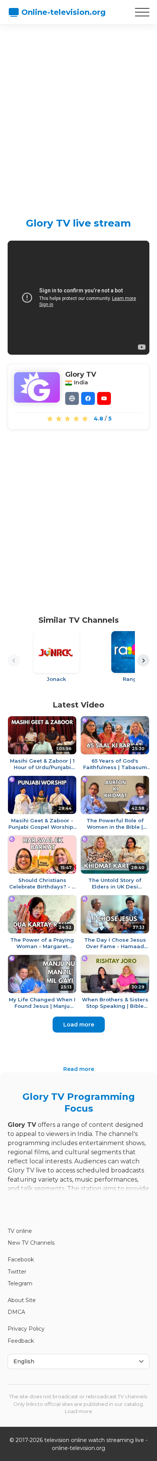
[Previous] (14, 660)
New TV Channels (31, 1242)
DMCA (16, 1312)
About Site (22, 1300)
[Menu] (142, 12)
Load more (78, 1024)
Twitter (17, 1271)
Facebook (21, 1259)
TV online (20, 1231)
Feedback (21, 1340)
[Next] (143, 660)
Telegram (20, 1283)
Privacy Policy (26, 1328)
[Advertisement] (78, 114)
